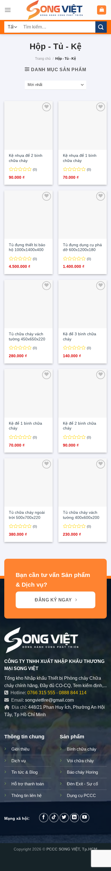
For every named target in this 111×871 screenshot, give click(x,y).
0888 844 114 (73, 692)
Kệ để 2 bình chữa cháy (79, 426)
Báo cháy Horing (82, 772)
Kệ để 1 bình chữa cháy (25, 426)
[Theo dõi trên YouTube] (84, 817)
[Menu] (7, 10)
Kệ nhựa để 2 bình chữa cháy (25, 158)
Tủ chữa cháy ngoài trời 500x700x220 (27, 515)
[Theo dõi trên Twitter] (64, 817)
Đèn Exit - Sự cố (82, 783)
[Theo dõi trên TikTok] (54, 817)
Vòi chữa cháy (80, 760)
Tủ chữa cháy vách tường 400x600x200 (81, 515)
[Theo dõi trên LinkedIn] (74, 817)
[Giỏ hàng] (101, 10)
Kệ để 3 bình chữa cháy (79, 336)
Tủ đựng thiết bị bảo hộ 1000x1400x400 (27, 247)
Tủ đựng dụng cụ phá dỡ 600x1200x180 (82, 247)
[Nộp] (101, 26)
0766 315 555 (41, 692)
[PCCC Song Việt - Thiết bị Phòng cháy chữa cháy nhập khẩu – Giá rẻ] (55, 10)
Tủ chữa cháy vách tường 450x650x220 (27, 336)
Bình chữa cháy (81, 749)
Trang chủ (43, 59)
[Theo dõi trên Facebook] (43, 817)
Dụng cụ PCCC (81, 795)
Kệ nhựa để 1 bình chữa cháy (79, 158)
